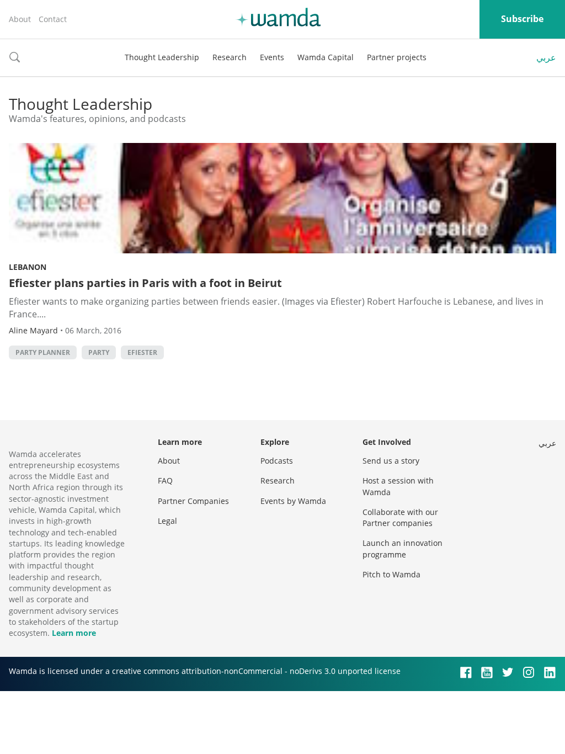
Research (229, 57)
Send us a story (391, 460)
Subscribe (522, 19)
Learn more (74, 633)
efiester (142, 352)
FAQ (165, 480)
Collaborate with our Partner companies (400, 517)
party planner (42, 352)
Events (272, 57)
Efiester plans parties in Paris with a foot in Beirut (145, 282)
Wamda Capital (325, 57)
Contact (53, 19)
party (98, 352)
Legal (167, 521)
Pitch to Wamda (391, 574)
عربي (546, 57)
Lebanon (27, 267)
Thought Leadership (162, 57)
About (20, 19)
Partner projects (397, 57)
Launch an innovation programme (403, 548)
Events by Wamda (293, 501)
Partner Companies (193, 501)
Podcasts (276, 460)
